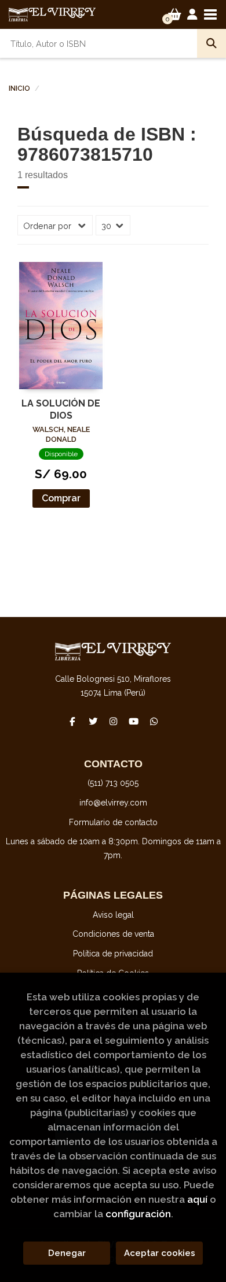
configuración (138, 1214)
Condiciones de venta (113, 934)
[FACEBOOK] (72, 721)
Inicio (19, 88)
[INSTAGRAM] (113, 721)
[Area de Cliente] (192, 14)
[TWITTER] (92, 721)
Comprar (61, 498)
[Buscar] (211, 43)
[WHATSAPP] (153, 721)
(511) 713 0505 (113, 783)
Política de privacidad (113, 953)
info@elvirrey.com (113, 802)
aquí (197, 1199)
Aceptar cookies (159, 1253)
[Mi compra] (174, 14)
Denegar (67, 1253)
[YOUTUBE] (133, 721)
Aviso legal (113, 914)
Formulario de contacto (113, 822)
